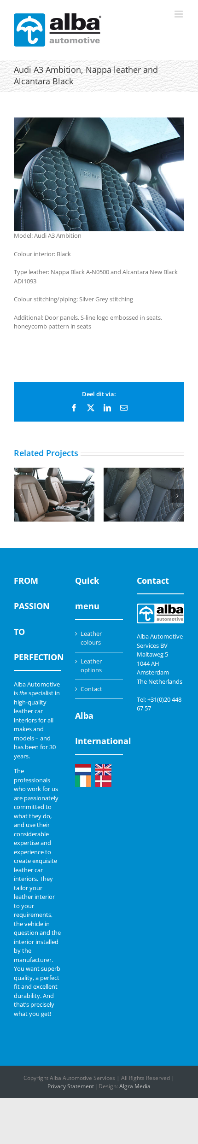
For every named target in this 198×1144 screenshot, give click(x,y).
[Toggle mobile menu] (179, 14)
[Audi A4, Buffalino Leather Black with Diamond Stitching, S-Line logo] (144, 495)
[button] (21, 496)
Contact (91, 689)
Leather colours (91, 638)
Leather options (91, 666)
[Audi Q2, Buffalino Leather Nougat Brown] (54, 495)
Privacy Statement (70, 1086)
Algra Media (135, 1086)
